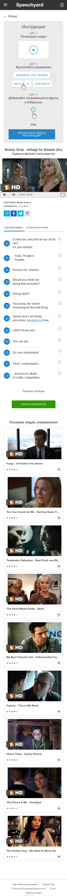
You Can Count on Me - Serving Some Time (34, 511)
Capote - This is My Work (22, 705)
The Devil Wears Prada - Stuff (25, 608)
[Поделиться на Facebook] (14, 213)
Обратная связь (33, 893)
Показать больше (33, 391)
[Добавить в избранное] (7, 213)
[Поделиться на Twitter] (20, 213)
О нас (53, 888)
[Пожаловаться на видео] (27, 213)
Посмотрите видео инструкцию (32, 134)
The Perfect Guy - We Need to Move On (31, 850)
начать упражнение (33, 404)
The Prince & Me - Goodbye (24, 802)
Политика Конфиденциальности (29, 888)
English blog (48, 884)
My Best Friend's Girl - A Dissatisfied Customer (34, 657)
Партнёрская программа (25, 884)
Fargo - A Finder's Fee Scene (25, 463)
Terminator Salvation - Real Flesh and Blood (34, 560)
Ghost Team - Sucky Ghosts (24, 753)
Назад (12, 16)
